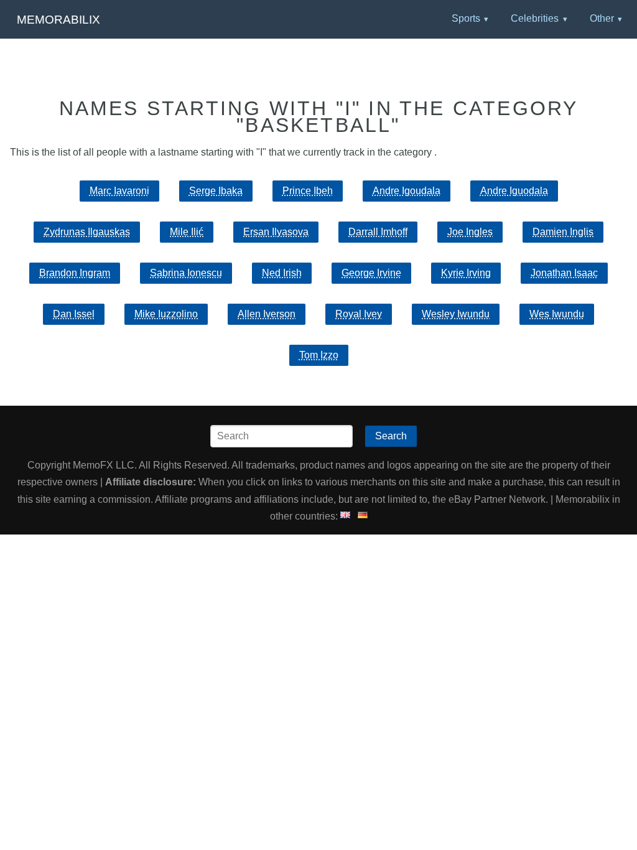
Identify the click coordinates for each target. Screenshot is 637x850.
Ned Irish (282, 273)
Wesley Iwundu (456, 314)
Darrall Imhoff (377, 232)
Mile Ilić (186, 232)
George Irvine (371, 273)
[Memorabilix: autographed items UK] (345, 516)
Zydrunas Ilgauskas (87, 232)
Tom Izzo (318, 355)
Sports (466, 18)
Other (602, 18)
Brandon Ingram (74, 273)
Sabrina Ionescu (186, 273)
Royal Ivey (358, 314)
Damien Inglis (562, 232)
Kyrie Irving (466, 273)
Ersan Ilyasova (276, 232)
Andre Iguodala (514, 190)
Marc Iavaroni (119, 190)
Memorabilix (58, 19)
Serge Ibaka (216, 190)
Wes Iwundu (556, 314)
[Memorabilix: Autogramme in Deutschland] (363, 516)
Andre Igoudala (406, 190)
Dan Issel (74, 314)
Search (391, 436)
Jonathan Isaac (564, 273)
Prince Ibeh (307, 190)
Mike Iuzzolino (166, 314)
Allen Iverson (266, 314)
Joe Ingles (470, 232)
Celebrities (535, 18)
